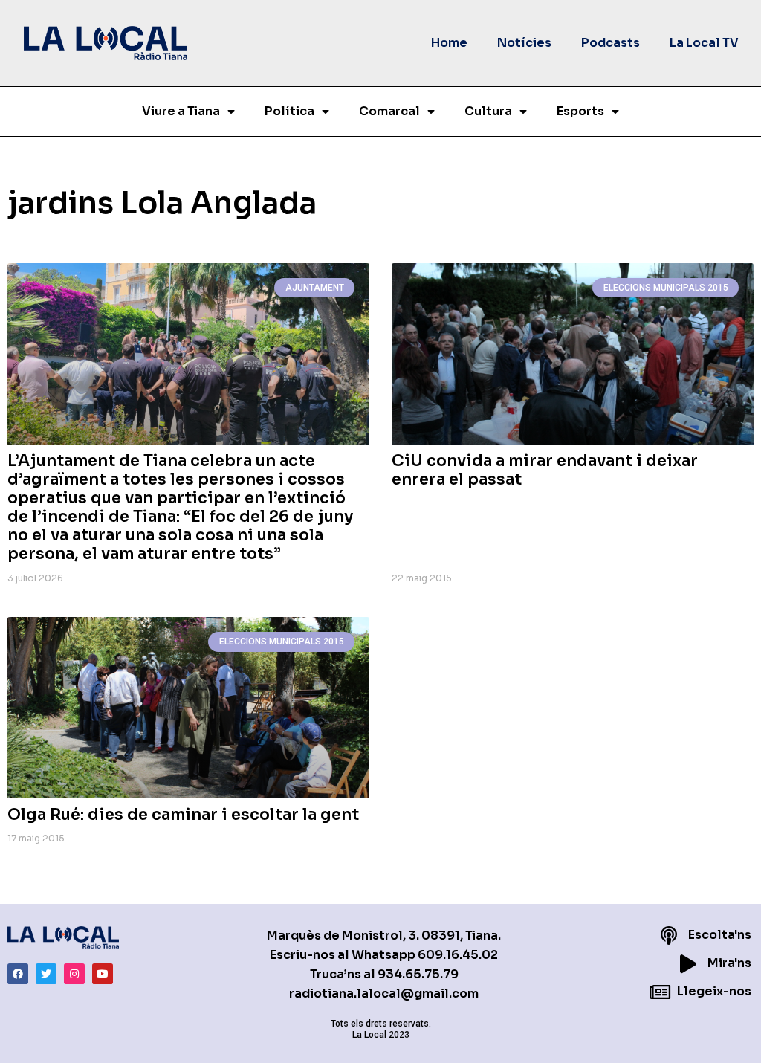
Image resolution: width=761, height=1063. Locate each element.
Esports (580, 111)
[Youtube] (102, 973)
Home (449, 43)
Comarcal (389, 111)
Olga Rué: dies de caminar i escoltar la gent (183, 814)
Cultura (488, 111)
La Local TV (704, 43)
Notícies (524, 43)
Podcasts (610, 43)
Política (289, 111)
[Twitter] (46, 973)
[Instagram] (74, 973)
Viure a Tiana (181, 111)
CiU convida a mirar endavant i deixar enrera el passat (545, 470)
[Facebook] (17, 973)
